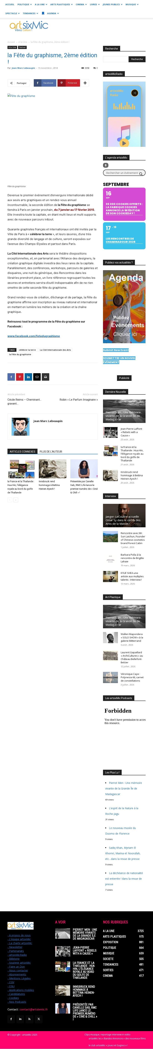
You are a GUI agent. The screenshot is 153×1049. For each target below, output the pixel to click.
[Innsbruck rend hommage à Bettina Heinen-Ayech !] (52, 468)
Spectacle (11, 13)
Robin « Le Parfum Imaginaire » (79, 399)
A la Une (40, 4)
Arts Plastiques (60, 4)
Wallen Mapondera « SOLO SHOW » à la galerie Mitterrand (132, 637)
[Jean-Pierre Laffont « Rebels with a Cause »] (110, 432)
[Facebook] (11, 377)
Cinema (80, 4)
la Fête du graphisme (20, 354)
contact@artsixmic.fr (34, 1009)
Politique (23, 4)
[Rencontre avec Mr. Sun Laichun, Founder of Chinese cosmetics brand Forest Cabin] (110, 536)
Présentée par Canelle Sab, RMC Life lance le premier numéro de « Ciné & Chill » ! (85, 1012)
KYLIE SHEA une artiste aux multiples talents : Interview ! (132, 576)
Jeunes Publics (111, 4)
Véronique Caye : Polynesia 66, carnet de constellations (132, 677)
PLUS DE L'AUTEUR (51, 451)
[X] (38, 1019)
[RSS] (29, 1019)
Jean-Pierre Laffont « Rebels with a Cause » (131, 432)
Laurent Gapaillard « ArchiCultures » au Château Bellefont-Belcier (132, 657)
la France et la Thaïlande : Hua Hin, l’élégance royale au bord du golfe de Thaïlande (132, 453)
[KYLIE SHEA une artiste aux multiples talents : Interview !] (110, 576)
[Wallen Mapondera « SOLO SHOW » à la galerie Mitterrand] (110, 637)
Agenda (51, 13)
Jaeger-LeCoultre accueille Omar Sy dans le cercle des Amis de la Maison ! (123, 520)
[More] (85, 83)
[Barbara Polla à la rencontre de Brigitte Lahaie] (110, 558)
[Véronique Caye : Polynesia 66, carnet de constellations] (110, 677)
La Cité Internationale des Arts (55, 349)
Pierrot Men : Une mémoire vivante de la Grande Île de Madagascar (123, 415)
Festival (22, 47)
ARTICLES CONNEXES (22, 451)
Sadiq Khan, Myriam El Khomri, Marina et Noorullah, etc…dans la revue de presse (122, 853)
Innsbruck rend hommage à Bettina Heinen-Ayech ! (49, 485)
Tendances (29, 13)
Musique (131, 4)
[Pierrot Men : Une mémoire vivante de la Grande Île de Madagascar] (62, 933)
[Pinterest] (20, 377)
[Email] (37, 377)
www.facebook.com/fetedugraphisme (33, 336)
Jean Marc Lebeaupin (23, 68)
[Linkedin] (28, 377)
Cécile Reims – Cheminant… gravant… (24, 401)
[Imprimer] (45, 377)
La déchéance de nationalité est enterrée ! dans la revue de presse (124, 878)
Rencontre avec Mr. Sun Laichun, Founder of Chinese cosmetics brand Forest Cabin (133, 538)
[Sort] (105, 165)
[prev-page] (9, 500)
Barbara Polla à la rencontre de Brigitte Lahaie (132, 558)
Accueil (9, 4)
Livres (93, 4)
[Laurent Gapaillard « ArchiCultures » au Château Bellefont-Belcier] (110, 655)
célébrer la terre (27, 349)
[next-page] (15, 500)
